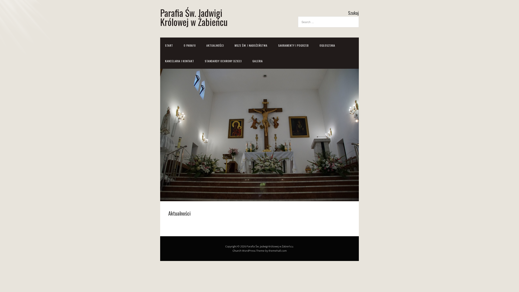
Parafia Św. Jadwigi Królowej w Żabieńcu (193, 17)
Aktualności (215, 45)
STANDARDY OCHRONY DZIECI (223, 61)
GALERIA (257, 61)
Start (169, 45)
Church (237, 250)
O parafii (190, 45)
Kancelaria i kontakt (179, 61)
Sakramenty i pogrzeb (293, 45)
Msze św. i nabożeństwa (251, 45)
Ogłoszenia (327, 45)
